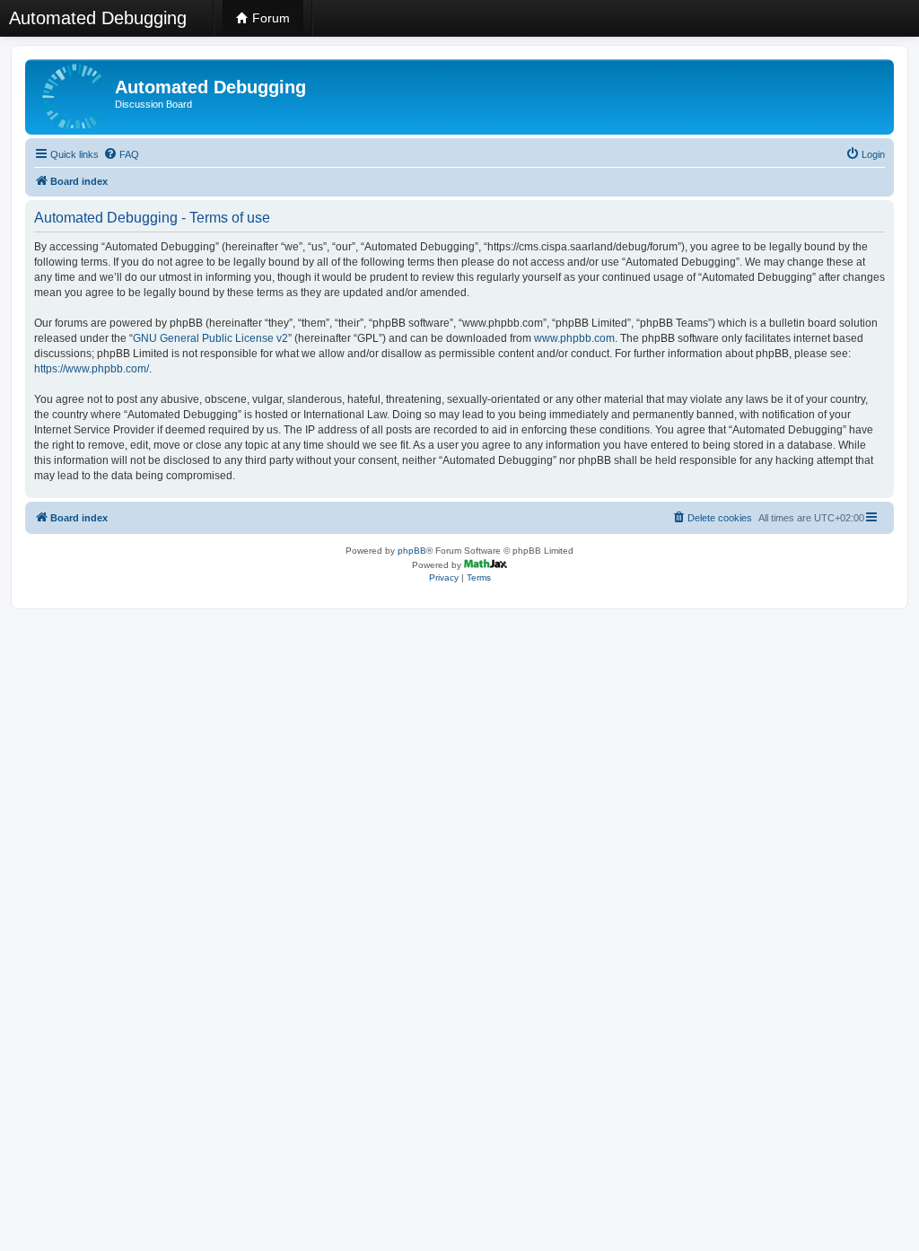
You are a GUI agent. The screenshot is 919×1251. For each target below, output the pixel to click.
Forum (269, 18)
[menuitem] (121, 154)
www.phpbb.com (574, 338)
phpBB (412, 551)
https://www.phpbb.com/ (91, 369)
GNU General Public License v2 (210, 338)
